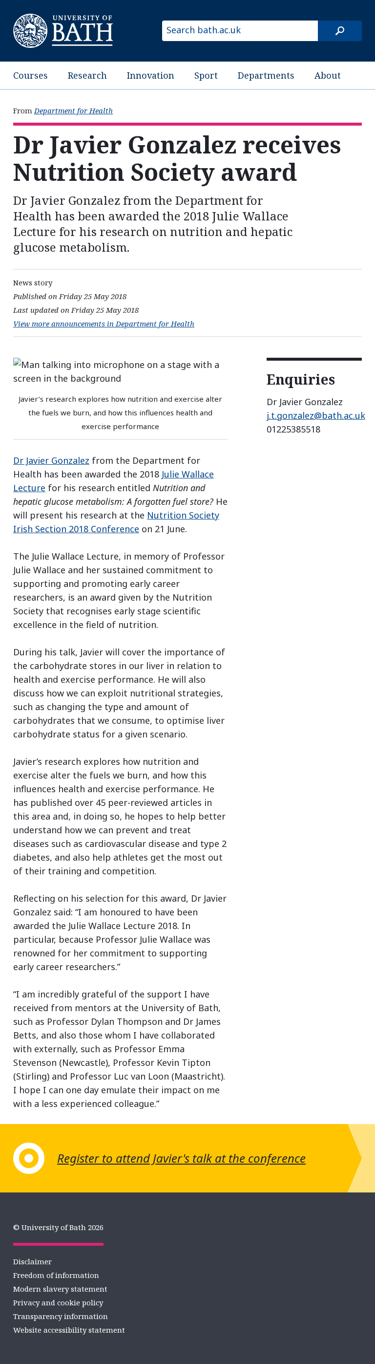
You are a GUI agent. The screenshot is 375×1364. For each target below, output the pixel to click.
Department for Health (73, 110)
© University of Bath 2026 (58, 1227)
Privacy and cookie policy (58, 1302)
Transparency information (60, 1316)
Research (87, 75)
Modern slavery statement (60, 1289)
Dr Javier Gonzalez (51, 460)
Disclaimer (32, 1261)
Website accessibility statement (69, 1330)
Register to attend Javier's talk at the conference (181, 1158)
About (327, 75)
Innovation (150, 75)
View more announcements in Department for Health (103, 323)
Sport (206, 75)
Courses (30, 75)
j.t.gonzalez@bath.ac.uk (316, 415)
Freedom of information (56, 1275)
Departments (266, 75)
